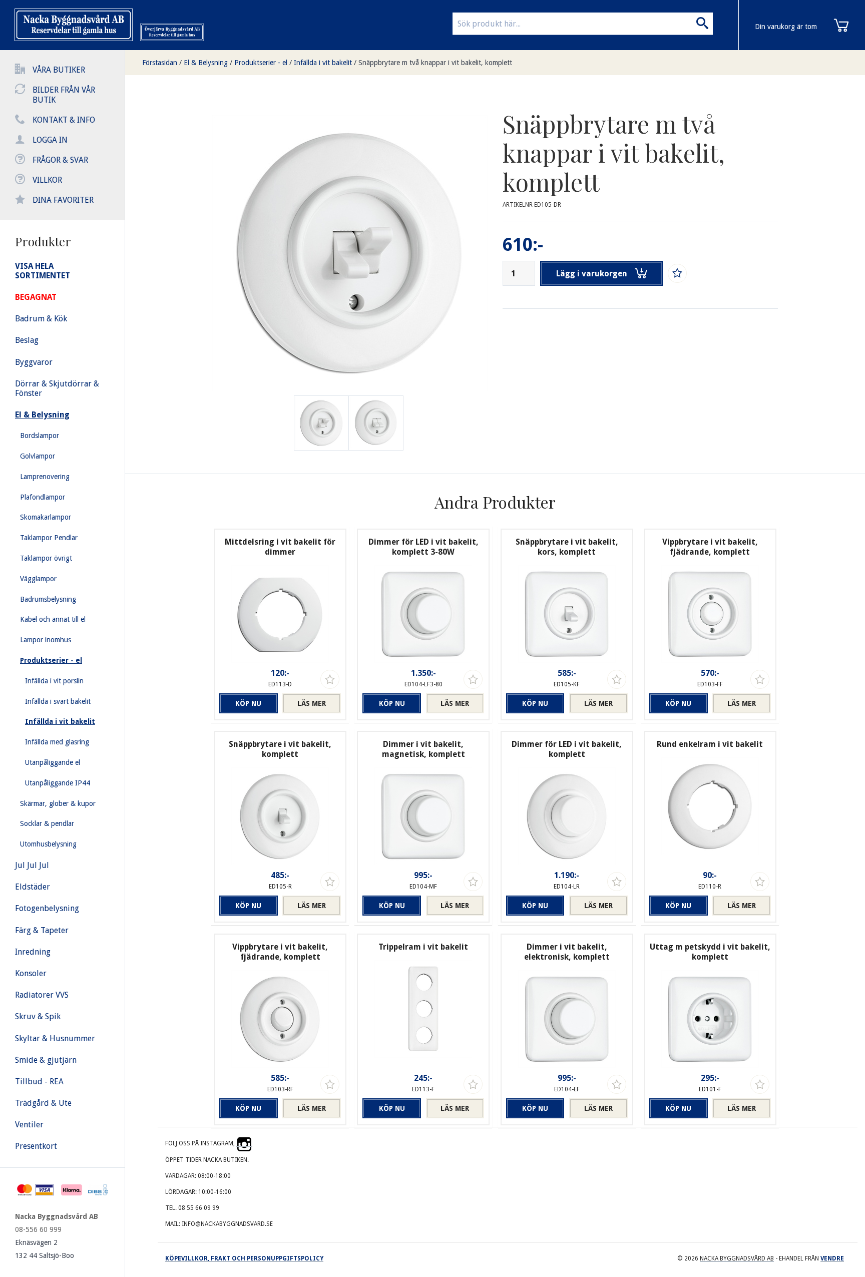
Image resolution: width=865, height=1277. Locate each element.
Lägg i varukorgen (591, 273)
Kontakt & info (64, 120)
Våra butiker (59, 70)
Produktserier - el (260, 63)
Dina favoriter (63, 200)
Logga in (50, 140)
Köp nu (248, 703)
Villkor (47, 180)
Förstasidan (159, 63)
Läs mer (311, 703)
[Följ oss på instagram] (244, 1143)
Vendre (832, 1258)
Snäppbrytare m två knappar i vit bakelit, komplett (435, 63)
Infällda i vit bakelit (323, 63)
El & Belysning (206, 63)
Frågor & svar (60, 160)
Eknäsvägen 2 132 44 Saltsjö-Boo (44, 1248)
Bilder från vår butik (64, 95)
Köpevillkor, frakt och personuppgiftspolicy (244, 1258)
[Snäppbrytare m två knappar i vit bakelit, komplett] (376, 423)
